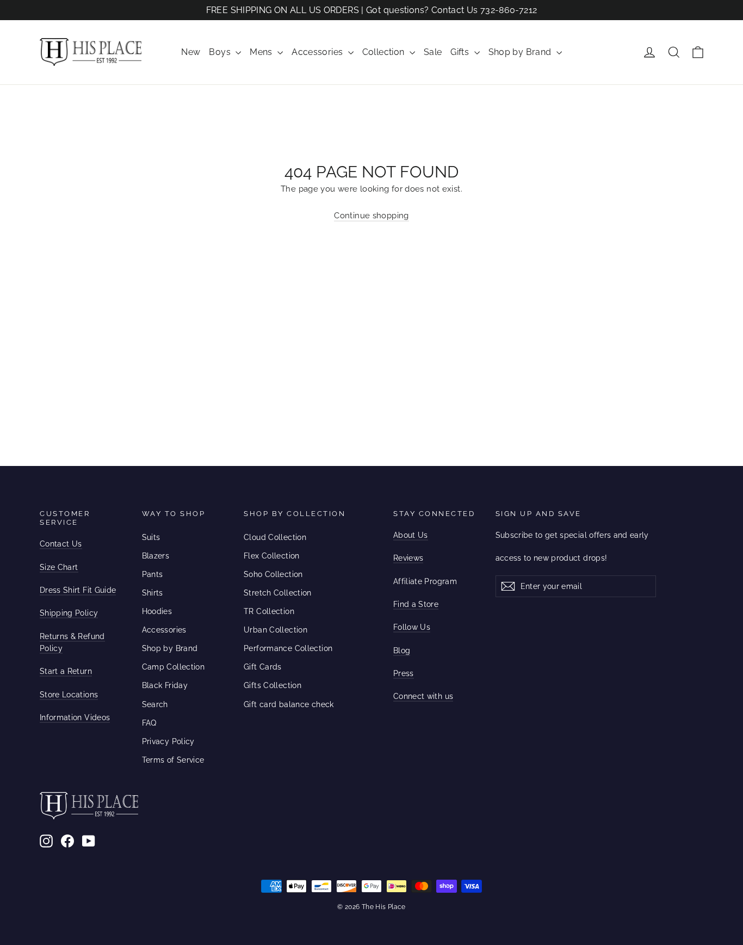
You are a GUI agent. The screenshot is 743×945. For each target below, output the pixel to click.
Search (155, 704)
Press (403, 673)
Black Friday (165, 685)
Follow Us (411, 627)
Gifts (460, 52)
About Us (410, 535)
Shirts (152, 592)
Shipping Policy (69, 613)
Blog (401, 650)
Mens (262, 52)
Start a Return (66, 671)
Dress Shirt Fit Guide (78, 590)
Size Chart (59, 567)
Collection (384, 52)
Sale (433, 52)
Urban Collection (275, 629)
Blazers (156, 555)
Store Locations (69, 694)
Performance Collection (288, 648)
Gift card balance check (289, 704)
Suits (151, 537)
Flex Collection (272, 555)
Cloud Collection (275, 537)
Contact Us (61, 543)
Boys (221, 52)
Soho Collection (273, 574)
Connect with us (423, 696)
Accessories (318, 52)
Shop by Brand (521, 52)
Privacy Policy (168, 741)
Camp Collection (173, 666)
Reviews (408, 558)
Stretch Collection (278, 592)
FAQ (149, 723)
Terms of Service (173, 760)
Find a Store (415, 604)
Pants (152, 574)
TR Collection (269, 611)
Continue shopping (371, 215)
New (190, 52)
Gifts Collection (272, 685)
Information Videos (75, 717)
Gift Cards (263, 666)
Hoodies (157, 611)
